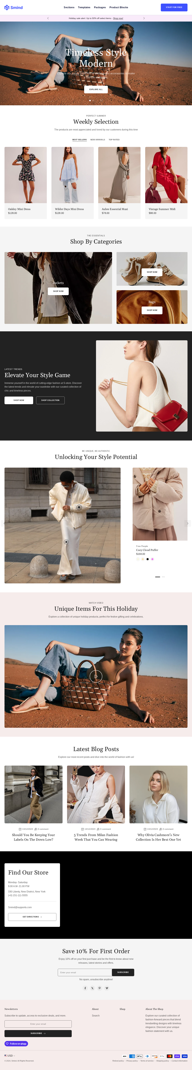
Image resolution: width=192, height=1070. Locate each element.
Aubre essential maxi (115, 209)
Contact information (180, 1061)
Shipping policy (162, 1061)
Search (96, 1015)
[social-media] (85, 988)
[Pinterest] (99, 988)
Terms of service (147, 1061)
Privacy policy (132, 1061)
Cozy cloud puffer (147, 550)
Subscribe (123, 972)
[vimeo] (107, 988)
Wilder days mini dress (69, 209)
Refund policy (118, 1061)
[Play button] (101, 100)
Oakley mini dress (19, 209)
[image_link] (25, 175)
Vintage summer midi (162, 209)
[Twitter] (92, 988)
